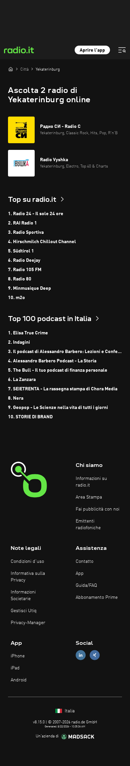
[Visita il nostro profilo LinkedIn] (80, 655)
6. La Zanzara (22, 379)
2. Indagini (19, 342)
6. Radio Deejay (24, 260)
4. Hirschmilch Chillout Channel (42, 241)
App (80, 573)
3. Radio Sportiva (26, 232)
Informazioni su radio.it (91, 482)
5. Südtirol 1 (21, 251)
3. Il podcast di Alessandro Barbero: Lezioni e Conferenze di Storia (65, 351)
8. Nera (15, 398)
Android (19, 680)
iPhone (18, 656)
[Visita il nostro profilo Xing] (94, 655)
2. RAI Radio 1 (22, 223)
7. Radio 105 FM (24, 269)
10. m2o (16, 297)
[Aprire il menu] (122, 50)
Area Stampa (89, 497)
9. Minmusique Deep (29, 288)
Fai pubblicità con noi (97, 509)
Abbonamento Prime (97, 597)
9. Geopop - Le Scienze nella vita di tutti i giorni (58, 407)
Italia (69, 711)
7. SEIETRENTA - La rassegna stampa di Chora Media (62, 389)
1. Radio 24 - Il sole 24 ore (35, 213)
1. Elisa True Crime (28, 333)
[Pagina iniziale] (10, 69)
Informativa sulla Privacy (28, 576)
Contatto (84, 561)
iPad (15, 668)
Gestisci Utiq (24, 610)
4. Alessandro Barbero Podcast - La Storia (52, 361)
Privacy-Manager (28, 622)
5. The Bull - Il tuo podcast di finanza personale (57, 370)
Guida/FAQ (86, 585)
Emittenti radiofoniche (88, 524)
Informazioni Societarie (23, 595)
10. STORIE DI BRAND (30, 417)
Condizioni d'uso (27, 561)
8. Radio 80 (19, 279)
